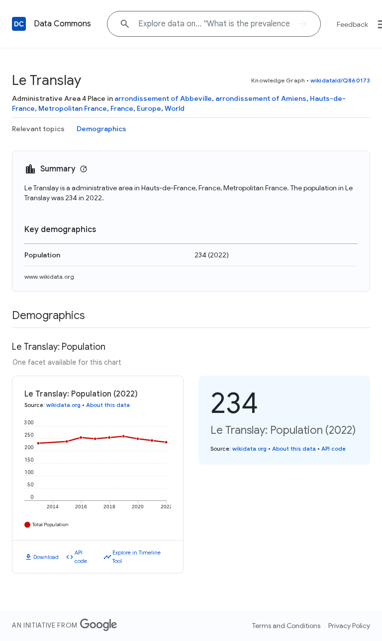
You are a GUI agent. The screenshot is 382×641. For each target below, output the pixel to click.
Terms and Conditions (286, 625)
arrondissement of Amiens (260, 98)
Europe (149, 108)
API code (81, 556)
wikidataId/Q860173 (340, 80)
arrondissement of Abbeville (163, 98)
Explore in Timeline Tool (136, 556)
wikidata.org (63, 404)
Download (46, 557)
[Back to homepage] (19, 24)
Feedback (352, 24)
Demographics (101, 128)
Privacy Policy (349, 625)
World (175, 108)
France (121, 108)
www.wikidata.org (49, 276)
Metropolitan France (72, 108)
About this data (108, 404)
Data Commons (62, 24)
